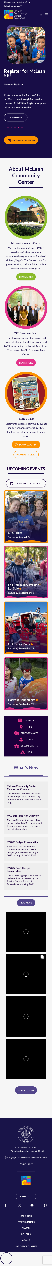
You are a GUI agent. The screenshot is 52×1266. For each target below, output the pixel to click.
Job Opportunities (26, 1246)
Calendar (26, 1216)
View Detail (26, 516)
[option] (26, 76)
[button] (41, 15)
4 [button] (19, 128)
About (26, 1240)
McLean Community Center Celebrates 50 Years (21, 788)
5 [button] (22, 128)
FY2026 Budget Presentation (23, 842)
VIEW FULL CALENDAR (23, 140)
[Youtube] (32, 1205)
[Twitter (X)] (18, 1205)
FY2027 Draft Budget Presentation (18, 870)
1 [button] (8, 128)
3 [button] (15, 128)
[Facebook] (5, 1205)
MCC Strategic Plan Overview (23, 815)
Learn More (16, 117)
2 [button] (12, 128)
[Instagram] (45, 1205)
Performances (26, 1222)
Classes (26, 1228)
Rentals (26, 1234)
